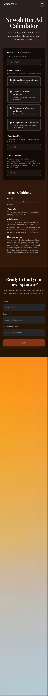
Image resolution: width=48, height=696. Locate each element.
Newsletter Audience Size (18, 53)
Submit (24, 343)
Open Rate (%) (13, 136)
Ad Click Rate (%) (14, 156)
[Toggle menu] (42, 4)
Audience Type (14, 70)
